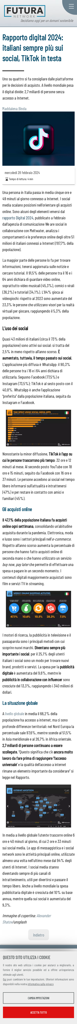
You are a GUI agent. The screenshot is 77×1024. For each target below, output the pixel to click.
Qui (4, 979)
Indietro (38, 934)
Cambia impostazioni (38, 998)
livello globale (14, 713)
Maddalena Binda (14, 108)
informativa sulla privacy (41, 984)
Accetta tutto (38, 1012)
